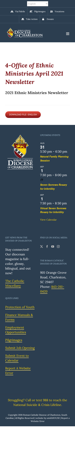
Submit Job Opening (20, 348)
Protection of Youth (20, 307)
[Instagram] (58, 246)
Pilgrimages (13, 340)
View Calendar (48, 219)
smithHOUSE (53, 418)
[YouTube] (52, 246)
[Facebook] (47, 246)
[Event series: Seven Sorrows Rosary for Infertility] (41, 180)
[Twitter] (41, 246)
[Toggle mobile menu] (68, 34)
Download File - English (23, 114)
